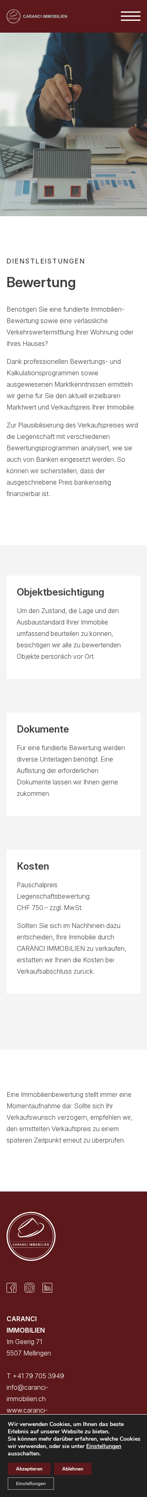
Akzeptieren (29, 1469)
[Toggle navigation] (130, 16)
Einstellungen (103, 1446)
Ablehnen (72, 1469)
